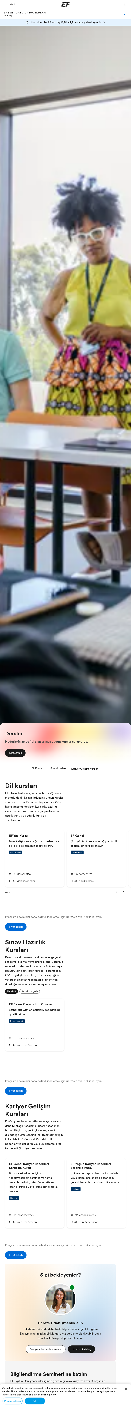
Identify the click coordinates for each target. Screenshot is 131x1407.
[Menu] (124, 14)
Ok (34, 1401)
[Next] (123, 892)
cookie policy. (48, 1394)
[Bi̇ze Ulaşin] (124, 4)
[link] (25, 14)
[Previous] (116, 892)
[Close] (125, 1389)
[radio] (11, 991)
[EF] (65, 4)
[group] (65, 991)
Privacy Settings (12, 1401)
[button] (11, 4)
